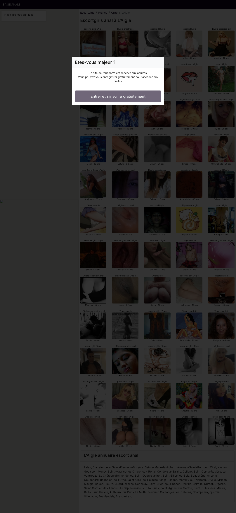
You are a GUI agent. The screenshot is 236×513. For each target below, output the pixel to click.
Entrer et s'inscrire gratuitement (118, 96)
